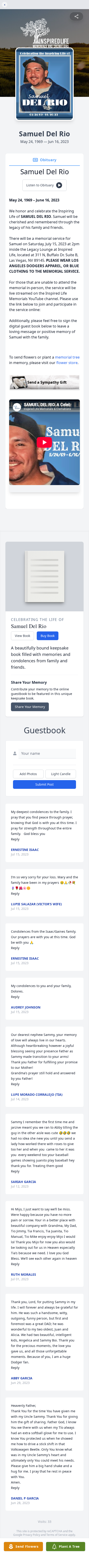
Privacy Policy (31, 1535)
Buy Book (48, 636)
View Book (22, 636)
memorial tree (67, 357)
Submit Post (44, 784)
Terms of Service (57, 1535)
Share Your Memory (30, 707)
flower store (67, 362)
